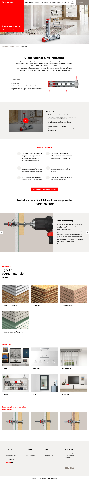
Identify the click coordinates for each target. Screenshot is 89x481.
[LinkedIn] (71, 468)
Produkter (7, 46)
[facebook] (66, 468)
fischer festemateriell (69, 455)
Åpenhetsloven (54, 478)
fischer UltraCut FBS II (30, 455)
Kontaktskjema (9, 453)
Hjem (3, 46)
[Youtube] (68, 468)
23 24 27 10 (11, 459)
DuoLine (17, 46)
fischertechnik (68, 457)
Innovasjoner (12, 46)
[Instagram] (73, 468)
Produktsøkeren (48, 453)
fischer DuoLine (29, 453)
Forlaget (39, 478)
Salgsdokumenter (49, 455)
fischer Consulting (69, 453)
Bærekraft (31, 2)
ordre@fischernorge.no (11, 455)
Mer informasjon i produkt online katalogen (44, 189)
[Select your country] (68, 2)
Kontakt (59, 2)
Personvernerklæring (46, 478)
